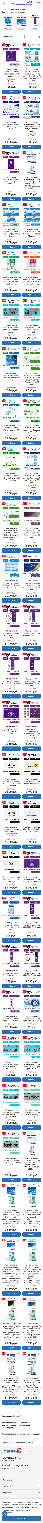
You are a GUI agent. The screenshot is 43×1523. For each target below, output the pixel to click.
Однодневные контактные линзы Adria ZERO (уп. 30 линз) (32, 682)
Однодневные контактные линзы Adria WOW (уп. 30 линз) (11, 634)
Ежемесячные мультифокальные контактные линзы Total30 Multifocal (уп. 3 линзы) (32, 585)
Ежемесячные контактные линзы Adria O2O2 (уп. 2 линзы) (11, 180)
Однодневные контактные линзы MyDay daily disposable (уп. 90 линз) (11, 476)
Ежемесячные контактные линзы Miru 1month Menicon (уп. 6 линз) (11, 782)
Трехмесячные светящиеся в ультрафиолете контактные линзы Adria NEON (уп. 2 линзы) (32, 732)
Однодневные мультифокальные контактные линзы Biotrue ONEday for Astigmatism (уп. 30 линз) (11, 533)
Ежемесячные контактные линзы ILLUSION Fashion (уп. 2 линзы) (31, 1113)
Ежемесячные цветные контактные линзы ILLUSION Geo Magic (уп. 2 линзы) (11, 280)
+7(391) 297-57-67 (11, 1458)
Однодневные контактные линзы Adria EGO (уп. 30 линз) (32, 973)
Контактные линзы (19, 9)
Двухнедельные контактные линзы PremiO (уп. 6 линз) (32, 781)
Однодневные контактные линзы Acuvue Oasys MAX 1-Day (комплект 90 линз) (31, 477)
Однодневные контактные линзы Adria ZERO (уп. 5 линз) (32, 925)
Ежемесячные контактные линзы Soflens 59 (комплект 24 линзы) (32, 232)
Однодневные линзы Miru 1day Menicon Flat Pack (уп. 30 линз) (32, 829)
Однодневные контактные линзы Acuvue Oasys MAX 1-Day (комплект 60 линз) (31, 126)
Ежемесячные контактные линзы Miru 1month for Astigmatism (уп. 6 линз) (11, 831)
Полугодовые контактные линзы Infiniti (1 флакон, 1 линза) (11, 926)
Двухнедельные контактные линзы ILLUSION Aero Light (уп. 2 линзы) (11, 1065)
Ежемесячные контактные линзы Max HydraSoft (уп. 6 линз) (11, 125)
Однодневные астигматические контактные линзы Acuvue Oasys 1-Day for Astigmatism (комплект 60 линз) (31, 75)
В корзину (11, 696)
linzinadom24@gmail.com (15, 1465)
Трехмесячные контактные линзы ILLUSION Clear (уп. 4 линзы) (11, 328)
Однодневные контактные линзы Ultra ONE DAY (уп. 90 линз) (11, 376)
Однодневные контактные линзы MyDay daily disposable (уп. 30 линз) (32, 429)
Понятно (21, 1518)
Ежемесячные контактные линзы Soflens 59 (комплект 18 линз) (11, 232)
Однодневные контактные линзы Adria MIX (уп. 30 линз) (11, 681)
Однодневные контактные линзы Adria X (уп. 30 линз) (11, 1018)
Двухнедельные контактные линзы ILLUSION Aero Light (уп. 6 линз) (32, 1065)
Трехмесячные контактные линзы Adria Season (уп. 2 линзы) (11, 72)
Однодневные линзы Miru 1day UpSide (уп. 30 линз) (11, 879)
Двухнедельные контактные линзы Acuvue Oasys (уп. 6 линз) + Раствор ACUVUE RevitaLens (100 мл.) (32, 182)
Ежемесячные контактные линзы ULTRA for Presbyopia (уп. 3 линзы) (11, 584)
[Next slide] (39, 23)
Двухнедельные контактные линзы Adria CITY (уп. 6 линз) (32, 1018)
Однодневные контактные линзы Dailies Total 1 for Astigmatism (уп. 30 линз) (32, 532)
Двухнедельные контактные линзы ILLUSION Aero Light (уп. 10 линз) (11, 1113)
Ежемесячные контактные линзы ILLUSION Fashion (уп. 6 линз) (11, 1161)
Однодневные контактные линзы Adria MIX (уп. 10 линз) (32, 633)
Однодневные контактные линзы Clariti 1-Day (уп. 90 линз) (11, 429)
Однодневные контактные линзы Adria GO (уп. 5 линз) (11, 973)
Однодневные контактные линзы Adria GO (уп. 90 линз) (32, 879)
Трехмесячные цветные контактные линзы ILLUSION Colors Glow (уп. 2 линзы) (32, 280)
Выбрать (11, 92)
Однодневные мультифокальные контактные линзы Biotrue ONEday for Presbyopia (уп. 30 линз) (32, 378)
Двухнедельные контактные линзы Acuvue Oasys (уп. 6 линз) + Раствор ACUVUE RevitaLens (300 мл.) (32, 1163)
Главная (5, 9)
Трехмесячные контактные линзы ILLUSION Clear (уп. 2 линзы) (32, 328)
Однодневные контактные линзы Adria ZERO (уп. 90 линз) (11, 730)
